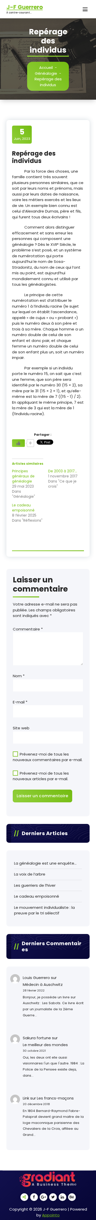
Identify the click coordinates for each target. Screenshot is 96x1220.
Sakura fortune (37, 1038)
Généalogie (46, 73)
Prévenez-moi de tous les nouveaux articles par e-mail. (41, 776)
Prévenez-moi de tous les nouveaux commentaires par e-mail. (47, 757)
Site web (21, 728)
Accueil (46, 67)
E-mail (20, 702)
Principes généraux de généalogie (23, 476)
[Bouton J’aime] (18, 443)
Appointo (51, 1215)
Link (26, 1098)
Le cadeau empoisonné (23, 508)
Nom (19, 676)
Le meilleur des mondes (45, 1044)
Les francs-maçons (55, 1098)
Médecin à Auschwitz (43, 984)
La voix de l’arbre (29, 874)
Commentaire (28, 629)
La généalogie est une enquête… (45, 863)
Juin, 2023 (22, 134)
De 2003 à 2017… (62, 471)
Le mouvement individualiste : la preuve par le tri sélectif (44, 910)
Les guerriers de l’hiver (35, 885)
